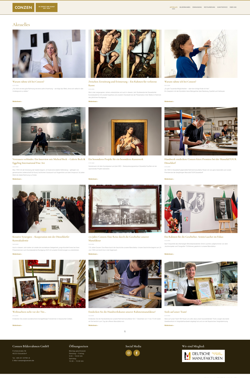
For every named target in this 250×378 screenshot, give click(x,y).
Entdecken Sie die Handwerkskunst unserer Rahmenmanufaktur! (122, 311)
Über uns (233, 7)
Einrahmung (197, 7)
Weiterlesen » (17, 101)
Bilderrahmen (185, 7)
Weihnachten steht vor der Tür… (29, 311)
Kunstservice (222, 7)
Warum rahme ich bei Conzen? (28, 81)
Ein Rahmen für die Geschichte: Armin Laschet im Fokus (193, 236)
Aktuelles (173, 7)
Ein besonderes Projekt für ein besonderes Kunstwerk (115, 159)
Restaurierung (209, 7)
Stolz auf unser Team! (175, 311)
